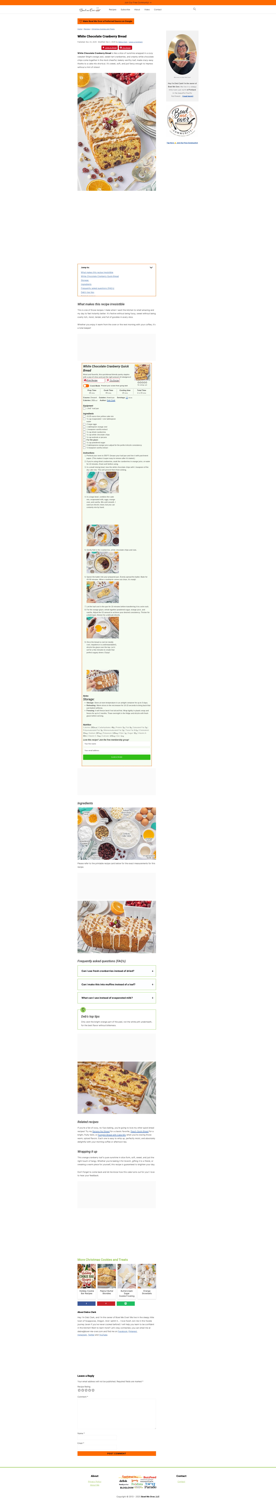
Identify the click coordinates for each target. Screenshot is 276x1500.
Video (147, 9)
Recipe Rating (84, 1387)
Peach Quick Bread (140, 1131)
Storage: (85, 280)
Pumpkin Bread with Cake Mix (112, 1135)
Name (81, 1433)
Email (81, 1443)
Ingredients (86, 284)
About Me (94, 1485)
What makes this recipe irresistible (97, 272)
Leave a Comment (136, 42)
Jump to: (85, 267)
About (137, 9)
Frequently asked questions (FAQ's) (97, 288)
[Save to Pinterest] (106, 1303)
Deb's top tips (87, 292)
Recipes (112, 9)
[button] (138, 382)
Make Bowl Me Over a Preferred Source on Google (107, 21)
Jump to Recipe (111, 47)
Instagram (82, 1335)
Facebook (122, 1331)
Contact (158, 9)
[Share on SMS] (126, 1303)
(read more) (187, 96)
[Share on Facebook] (87, 1303)
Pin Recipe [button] (126, 47)
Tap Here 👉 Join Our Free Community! (182, 143)
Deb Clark (111, 400)
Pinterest (133, 1331)
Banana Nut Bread (101, 1131)
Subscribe (125, 9)
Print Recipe (92, 380)
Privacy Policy (94, 1481)
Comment (83, 1397)
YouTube (103, 1335)
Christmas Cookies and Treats (103, 29)
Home (80, 29)
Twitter (91, 1335)
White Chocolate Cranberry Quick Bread (100, 276)
